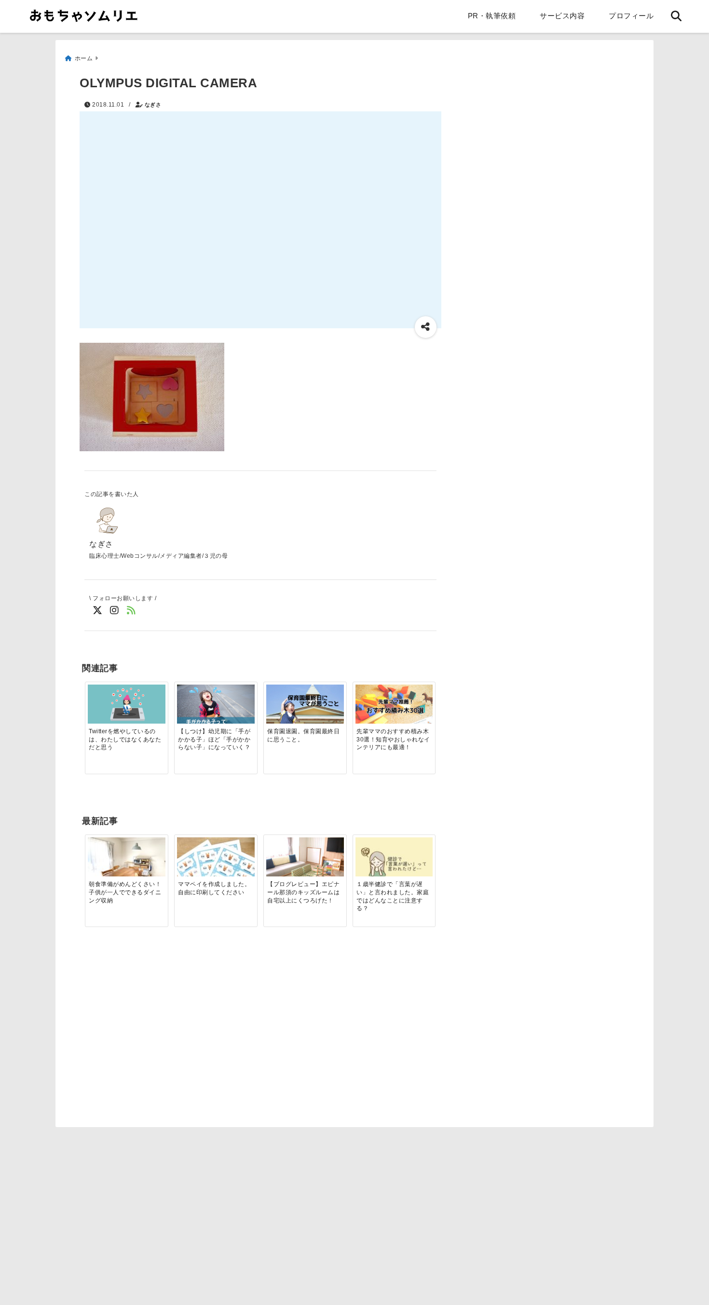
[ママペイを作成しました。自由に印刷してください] (215, 866)
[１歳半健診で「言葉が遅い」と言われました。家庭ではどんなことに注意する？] (394, 863)
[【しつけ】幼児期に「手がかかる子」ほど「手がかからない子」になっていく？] (215, 710)
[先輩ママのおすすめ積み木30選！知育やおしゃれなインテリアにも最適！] (394, 705)
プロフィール (631, 16)
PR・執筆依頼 (492, 16)
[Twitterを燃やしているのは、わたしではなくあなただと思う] (126, 705)
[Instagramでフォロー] (114, 610)
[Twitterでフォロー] (97, 610)
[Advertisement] (165, 1045)
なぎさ (153, 105)
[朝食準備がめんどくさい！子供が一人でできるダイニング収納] (126, 866)
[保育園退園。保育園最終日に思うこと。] (304, 704)
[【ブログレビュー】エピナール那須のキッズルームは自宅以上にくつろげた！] (304, 866)
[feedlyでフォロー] (131, 610)
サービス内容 (562, 16)
